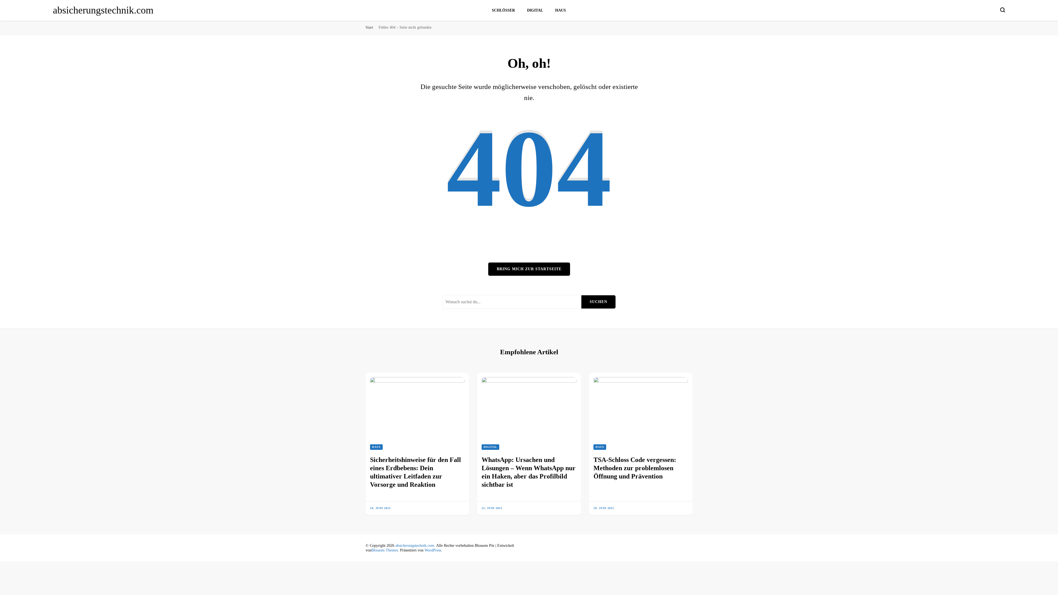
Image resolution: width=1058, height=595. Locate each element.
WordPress (433, 550)
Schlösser (503, 10)
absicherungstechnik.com (103, 10)
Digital (535, 10)
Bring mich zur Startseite (529, 269)
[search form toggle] (1002, 9)
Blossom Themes (384, 550)
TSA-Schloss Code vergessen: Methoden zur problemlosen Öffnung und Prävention (634, 468)
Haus (560, 10)
